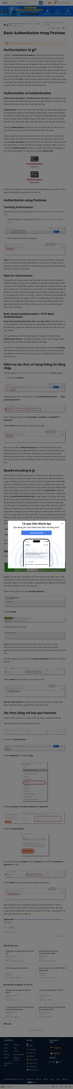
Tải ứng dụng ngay (36, 533)
